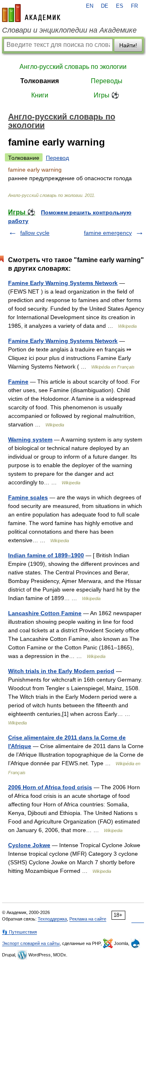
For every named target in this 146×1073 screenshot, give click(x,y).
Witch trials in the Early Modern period (61, 671)
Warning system (30, 439)
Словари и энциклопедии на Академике (69, 30)
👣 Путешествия (19, 931)
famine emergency (108, 233)
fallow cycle (34, 233)
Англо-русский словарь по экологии (73, 66)
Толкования (39, 80)
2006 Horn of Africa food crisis (50, 787)
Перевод (57, 158)
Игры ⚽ (106, 95)
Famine (18, 381)
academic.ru (31, 13)
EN (89, 6)
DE (104, 6)
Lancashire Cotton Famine (45, 613)
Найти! (128, 45)
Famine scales (28, 497)
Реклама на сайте (87, 918)
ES (119, 6)
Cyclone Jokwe (29, 845)
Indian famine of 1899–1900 (46, 555)
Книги (39, 95)
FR (134, 6)
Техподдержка (52, 918)
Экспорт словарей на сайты (31, 943)
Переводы (106, 80)
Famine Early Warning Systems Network (63, 283)
